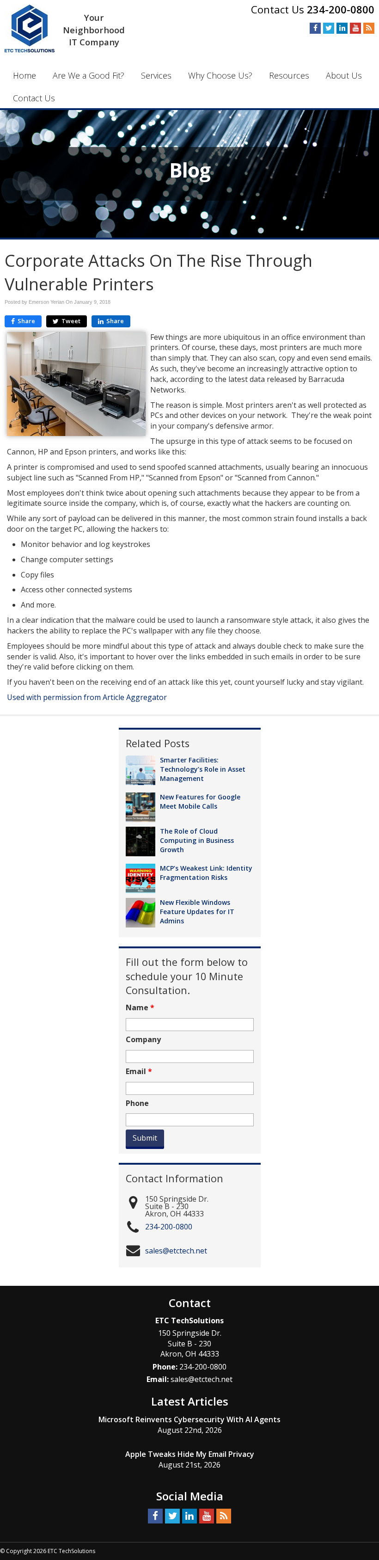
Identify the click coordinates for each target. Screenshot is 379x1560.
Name (140, 1008)
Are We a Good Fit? (88, 75)
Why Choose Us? (220, 75)
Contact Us (34, 98)
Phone (137, 1103)
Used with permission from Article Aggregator (87, 697)
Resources (289, 75)
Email (139, 1071)
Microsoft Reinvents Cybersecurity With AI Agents (189, 1419)
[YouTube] (355, 28)
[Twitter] (328, 28)
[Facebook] (315, 28)
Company (143, 1039)
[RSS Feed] (368, 28)
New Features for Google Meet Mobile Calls (200, 801)
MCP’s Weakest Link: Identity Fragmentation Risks (206, 873)
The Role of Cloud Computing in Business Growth (197, 840)
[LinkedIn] (342, 28)
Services (156, 75)
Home (24, 75)
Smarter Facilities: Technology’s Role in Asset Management (202, 769)
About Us (344, 75)
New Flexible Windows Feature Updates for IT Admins (197, 911)
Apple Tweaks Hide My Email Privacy (189, 1454)
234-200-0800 (340, 9)
